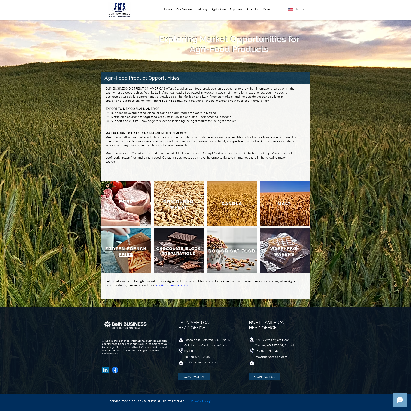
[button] (202, 9)
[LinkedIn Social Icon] (105, 370)
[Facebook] (115, 370)
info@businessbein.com (172, 285)
